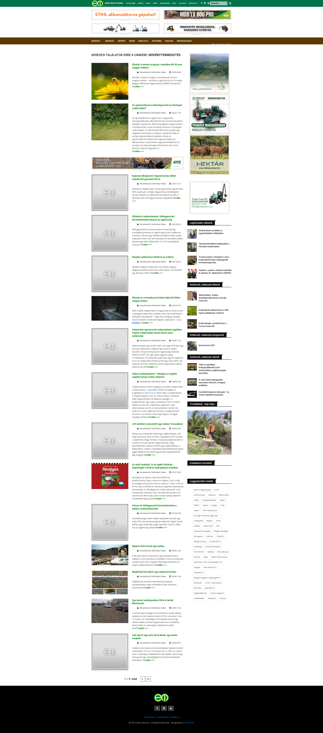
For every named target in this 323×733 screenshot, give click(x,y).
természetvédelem (213, 546)
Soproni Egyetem (217, 593)
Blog (174, 3)
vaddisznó (212, 598)
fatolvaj (197, 557)
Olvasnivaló (99, 50)
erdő (222, 505)
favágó (214, 505)
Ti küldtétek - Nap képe (202, 404)
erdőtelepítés (199, 598)
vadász (222, 500)
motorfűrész (199, 552)
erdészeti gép (199, 495)
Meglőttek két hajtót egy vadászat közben (154, 571)
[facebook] (202, 3)
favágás (197, 567)
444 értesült (150, 392)
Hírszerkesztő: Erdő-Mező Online (153, 72)
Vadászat (109, 41)
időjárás (211, 552)
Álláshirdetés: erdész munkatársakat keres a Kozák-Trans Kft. (213, 298)
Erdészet (96, 41)
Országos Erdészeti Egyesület (206, 515)
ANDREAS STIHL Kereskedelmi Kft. (208, 562)
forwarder (198, 583)
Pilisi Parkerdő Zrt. (210, 510)
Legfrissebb (130, 3)
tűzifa (218, 521)
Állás (148, 3)
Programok (165, 3)
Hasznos (182, 3)
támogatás (198, 536)
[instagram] (205, 3)
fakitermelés (224, 495)
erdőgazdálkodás (209, 500)
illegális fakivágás (221, 531)
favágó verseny (200, 541)
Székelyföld (198, 521)
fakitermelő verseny (219, 557)
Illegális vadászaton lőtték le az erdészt (153, 257)
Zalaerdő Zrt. (199, 572)
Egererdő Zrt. (210, 588)
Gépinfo (121, 41)
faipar (205, 557)
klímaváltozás (222, 552)
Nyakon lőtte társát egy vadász (148, 546)
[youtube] (208, 3)
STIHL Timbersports (213, 583)
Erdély (196, 500)
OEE (218, 526)
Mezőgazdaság (184, 41)
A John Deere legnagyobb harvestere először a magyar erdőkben (212, 383)
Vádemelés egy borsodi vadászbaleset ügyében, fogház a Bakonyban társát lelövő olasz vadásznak (157, 332)
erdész (205, 505)
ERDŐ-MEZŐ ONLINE (114, 3)
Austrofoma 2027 (207, 345)
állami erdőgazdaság (202, 490)
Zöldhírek (157, 41)
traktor (196, 510)
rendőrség (198, 546)
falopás (209, 521)
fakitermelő (208, 526)
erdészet (209, 536)
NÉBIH (196, 505)
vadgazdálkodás (200, 593)
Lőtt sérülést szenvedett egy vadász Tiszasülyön (157, 424)
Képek (155, 3)
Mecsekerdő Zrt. (210, 567)
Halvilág (169, 41)
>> (148, 678)
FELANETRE (188, 722)
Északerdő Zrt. (215, 541)
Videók (140, 3)
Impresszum (149, 717)
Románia (197, 588)
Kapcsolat (193, 3)
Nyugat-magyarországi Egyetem (207, 577)
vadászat (212, 495)
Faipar (132, 41)
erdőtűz (197, 526)
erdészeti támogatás (202, 531)
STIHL (216, 490)
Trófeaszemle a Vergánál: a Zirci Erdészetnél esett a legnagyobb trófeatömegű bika (214, 260)
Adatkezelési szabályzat (168, 717)
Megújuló (143, 41)
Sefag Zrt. (221, 536)
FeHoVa (222, 598)
